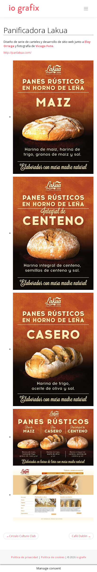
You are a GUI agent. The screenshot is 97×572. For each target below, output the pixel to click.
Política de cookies (52, 557)
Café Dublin (79, 536)
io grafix (81, 557)
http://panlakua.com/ (17, 53)
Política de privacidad (24, 557)
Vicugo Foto (44, 46)
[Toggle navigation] (86, 8)
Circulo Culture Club (22, 536)
